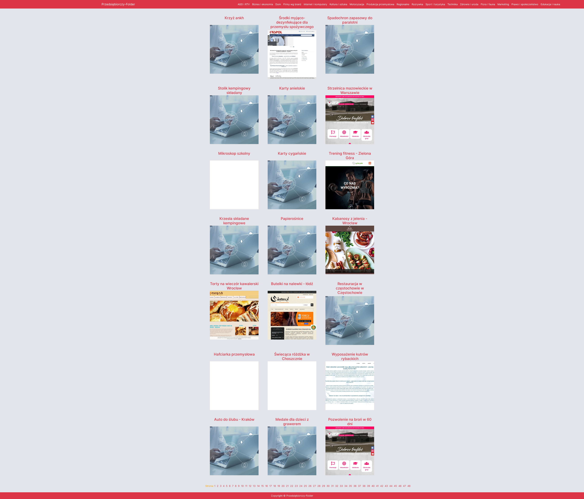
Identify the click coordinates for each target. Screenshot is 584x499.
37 (359, 485)
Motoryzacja (357, 4)
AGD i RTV (244, 4)
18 (274, 485)
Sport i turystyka (435, 4)
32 (336, 485)
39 (368, 485)
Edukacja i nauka (550, 4)
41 (377, 485)
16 (266, 485)
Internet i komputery (315, 4)
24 (300, 485)
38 (363, 485)
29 (323, 485)
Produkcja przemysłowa (380, 4)
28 (318, 485)
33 (341, 485)
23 (296, 485)
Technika (452, 4)
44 (390, 485)
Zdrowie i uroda (469, 4)
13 (254, 485)
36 (354, 485)
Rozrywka (417, 4)
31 (332, 485)
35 (350, 485)
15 (262, 485)
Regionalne (403, 4)
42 (381, 485)
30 (328, 485)
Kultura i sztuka (338, 4)
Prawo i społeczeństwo (524, 4)
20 (283, 485)
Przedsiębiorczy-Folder (118, 4)
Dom (278, 4)
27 (314, 485)
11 (246, 485)
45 (395, 485)
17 (270, 485)
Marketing (503, 4)
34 (345, 485)
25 (305, 485)
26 (309, 485)
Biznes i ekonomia (262, 4)
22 (291, 485)
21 (287, 485)
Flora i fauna (488, 4)
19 (278, 485)
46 (399, 485)
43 (386, 485)
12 (250, 485)
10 (242, 485)
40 (373, 485)
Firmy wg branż (292, 4)
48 (408, 485)
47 (404, 485)
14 (258, 485)
